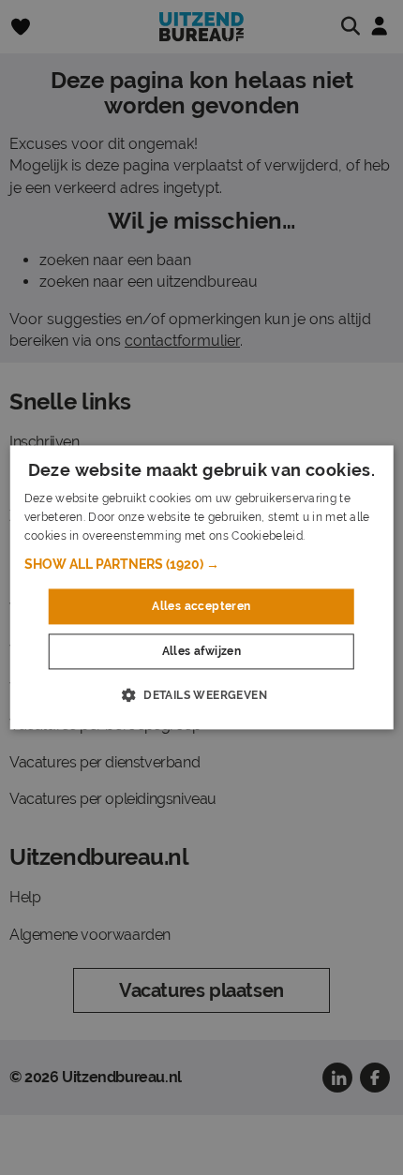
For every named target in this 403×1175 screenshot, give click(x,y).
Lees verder (339, 536)
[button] (202, 564)
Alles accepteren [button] (201, 606)
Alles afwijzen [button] (202, 652)
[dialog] (202, 587)
